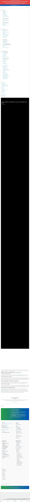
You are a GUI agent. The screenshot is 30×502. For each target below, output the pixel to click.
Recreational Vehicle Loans (5, 443)
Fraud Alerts (4, 60)
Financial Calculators (5, 67)
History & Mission (4, 83)
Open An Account (3, 94)
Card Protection (18, 448)
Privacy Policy (4, 478)
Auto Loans (3, 442)
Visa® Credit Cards (5, 42)
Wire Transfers (5, 66)
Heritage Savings (18, 427)
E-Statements (18, 445)
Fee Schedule (4, 68)
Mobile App (17, 443)
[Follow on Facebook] (11, 418)
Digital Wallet (18, 444)
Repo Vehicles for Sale (5, 35)
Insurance (4, 71)
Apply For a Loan (3, 95)
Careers (3, 91)
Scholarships (3, 90)
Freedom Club (4, 25)
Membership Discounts (19, 462)
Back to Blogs (2, 405)
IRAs (3, 21)
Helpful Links (18, 459)
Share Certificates (5, 19)
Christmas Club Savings (6, 16)
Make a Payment (3, 96)
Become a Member (5, 77)
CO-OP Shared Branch (5, 69)
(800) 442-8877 (6, 426)
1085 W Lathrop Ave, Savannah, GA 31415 (7, 423)
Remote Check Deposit (19, 446)
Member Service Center (20, 463)
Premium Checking (18, 424)
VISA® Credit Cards (4, 453)
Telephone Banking (19, 461)
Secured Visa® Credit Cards (6, 43)
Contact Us (3, 92)
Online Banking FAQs (18, 442)
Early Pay (4, 57)
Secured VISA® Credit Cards (5, 454)
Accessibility (3, 479)
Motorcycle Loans (4, 445)
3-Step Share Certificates (6, 20)
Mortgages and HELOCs (6, 40)
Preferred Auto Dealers (5, 446)
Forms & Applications (5, 65)
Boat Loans (3, 444)
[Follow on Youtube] (16, 418)
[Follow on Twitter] (13, 418)
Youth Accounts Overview (6, 23)
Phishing (4, 62)
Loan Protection (5, 45)
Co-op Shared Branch (19, 456)
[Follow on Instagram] (14, 418)
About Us (2, 82)
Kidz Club (4, 24)
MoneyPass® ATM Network (6, 70)
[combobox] (15, 496)
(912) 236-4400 (17, 409)
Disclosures (18, 460)
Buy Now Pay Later (5, 47)
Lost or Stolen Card (19, 464)
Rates (3, 46)
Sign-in (28, 7)
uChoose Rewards (5, 78)
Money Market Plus (18, 428)
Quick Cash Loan (5, 37)
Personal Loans (5, 36)
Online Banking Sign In (5, 429)
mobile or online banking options (5, 390)
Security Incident (5, 63)
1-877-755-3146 (10, 427)
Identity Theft (4, 61)
